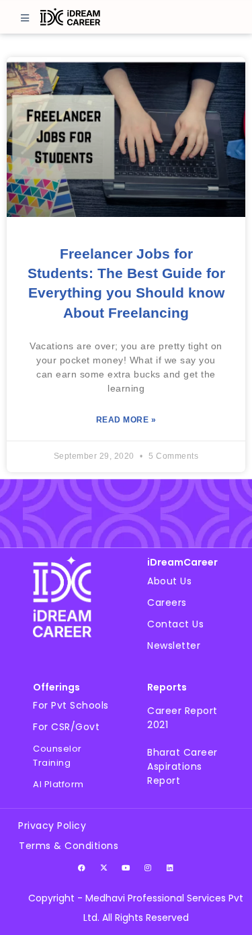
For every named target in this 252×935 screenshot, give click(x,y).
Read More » (126, 420)
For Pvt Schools (71, 705)
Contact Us (175, 624)
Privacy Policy (52, 825)
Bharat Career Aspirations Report (182, 766)
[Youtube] (126, 867)
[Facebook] (82, 867)
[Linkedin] (170, 867)
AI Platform (58, 784)
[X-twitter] (104, 867)
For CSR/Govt (66, 726)
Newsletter (173, 645)
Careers (167, 602)
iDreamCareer (182, 562)
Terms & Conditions (68, 845)
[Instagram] (148, 867)
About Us (169, 581)
